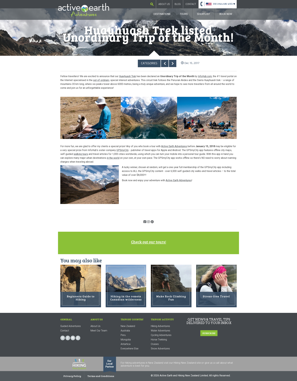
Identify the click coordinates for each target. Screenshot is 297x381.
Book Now (225, 14)
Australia (125, 330)
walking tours (81, 154)
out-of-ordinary (101, 80)
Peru (123, 335)
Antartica (125, 344)
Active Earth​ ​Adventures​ (174, 146)
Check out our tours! (148, 241)
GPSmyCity (122, 150)
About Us (164, 4)
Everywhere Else (129, 348)
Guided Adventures (70, 326)
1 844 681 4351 (225, 3)
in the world (113, 157)
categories (149, 63)
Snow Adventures (160, 348)
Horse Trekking (159, 339)
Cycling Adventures (161, 335)
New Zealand (128, 326)
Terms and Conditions (100, 376)
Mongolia (126, 339)
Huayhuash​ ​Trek (127, 76)
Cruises (155, 344)
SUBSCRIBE (208, 333)
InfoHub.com (205, 76)
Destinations (161, 14)
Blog (178, 4)
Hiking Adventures (160, 326)
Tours (184, 14)
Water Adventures (160, 330)
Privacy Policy (72, 376)
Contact (190, 4)
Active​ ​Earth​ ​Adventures (179, 180)
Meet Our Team (98, 330)
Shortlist (203, 14)
